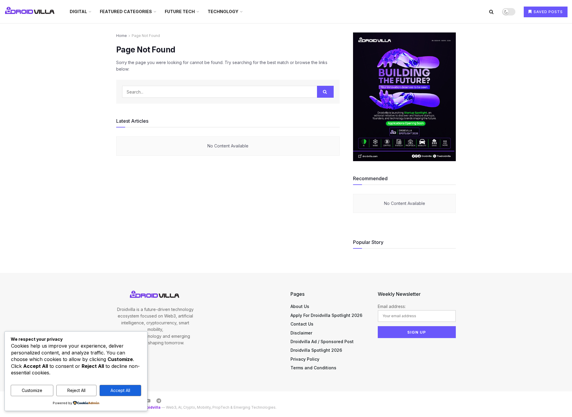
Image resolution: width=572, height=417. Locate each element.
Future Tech (180, 11)
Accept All (120, 390)
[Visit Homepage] (30, 11)
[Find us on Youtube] (148, 400)
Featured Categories (126, 11)
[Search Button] (491, 11)
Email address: (392, 306)
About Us (299, 306)
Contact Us (301, 323)
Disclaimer (301, 332)
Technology (223, 11)
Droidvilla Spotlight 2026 (316, 350)
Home (121, 35)
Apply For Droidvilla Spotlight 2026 (326, 315)
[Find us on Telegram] (158, 400)
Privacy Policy (304, 359)
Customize (32, 390)
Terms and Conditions (313, 367)
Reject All (76, 390)
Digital (78, 11)
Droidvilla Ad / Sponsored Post (322, 341)
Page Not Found (146, 35)
